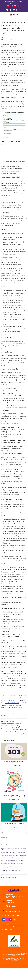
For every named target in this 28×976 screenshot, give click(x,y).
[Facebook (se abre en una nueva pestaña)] (7, 10)
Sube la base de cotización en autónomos (10, 870)
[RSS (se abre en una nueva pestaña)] (17, 10)
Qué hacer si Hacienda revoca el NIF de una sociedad (13, 873)
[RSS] (14, 919)
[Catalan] (8, 6)
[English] (12, 6)
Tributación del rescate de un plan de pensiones (14, 824)
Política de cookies (7, 929)
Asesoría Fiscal (7, 40)
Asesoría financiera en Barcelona (18, 955)
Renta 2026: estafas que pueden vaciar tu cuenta (12, 860)
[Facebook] (3, 919)
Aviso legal (5, 924)
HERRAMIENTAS (4, 715)
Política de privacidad (8, 927)
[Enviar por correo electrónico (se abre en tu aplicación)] (20, 10)
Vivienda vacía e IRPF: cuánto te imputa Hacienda (12, 858)
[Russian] (15, 6)
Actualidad (8, 714)
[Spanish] (18, 6)
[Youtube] (10, 919)
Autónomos (14, 714)
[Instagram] (7, 919)
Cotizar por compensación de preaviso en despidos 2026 (13, 855)
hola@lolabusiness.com (13, 911)
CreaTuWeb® (14, 960)
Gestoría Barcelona (19, 40)
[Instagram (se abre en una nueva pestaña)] (10, 10)
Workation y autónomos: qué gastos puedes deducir (13, 852)
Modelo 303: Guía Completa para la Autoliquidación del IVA (14, 762)
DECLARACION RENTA (21, 714)
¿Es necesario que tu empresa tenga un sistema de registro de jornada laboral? (14, 796)
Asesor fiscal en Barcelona (8, 953)
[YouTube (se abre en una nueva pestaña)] (13, 10)
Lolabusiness (8, 959)
